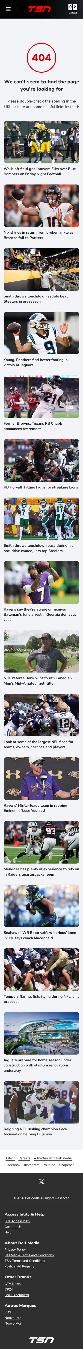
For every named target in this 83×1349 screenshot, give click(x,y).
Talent (10, 1158)
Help (8, 1232)
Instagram (31, 1165)
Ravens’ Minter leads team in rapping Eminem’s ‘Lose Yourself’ (35, 808)
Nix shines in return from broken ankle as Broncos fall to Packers (39, 235)
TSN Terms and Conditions (25, 1261)
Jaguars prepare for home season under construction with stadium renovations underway (37, 1065)
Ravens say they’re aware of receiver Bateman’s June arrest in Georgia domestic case (40, 614)
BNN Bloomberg (17, 1295)
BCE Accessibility (17, 1221)
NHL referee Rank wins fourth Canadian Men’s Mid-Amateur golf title (38, 681)
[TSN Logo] (39, 9)
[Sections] (8, 9)
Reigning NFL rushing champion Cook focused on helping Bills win (35, 1132)
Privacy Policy (15, 1249)
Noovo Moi (13, 1323)
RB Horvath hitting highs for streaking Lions (41, 487)
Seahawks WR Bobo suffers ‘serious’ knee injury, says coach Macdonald (40, 935)
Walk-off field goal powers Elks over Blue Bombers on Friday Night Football (40, 171)
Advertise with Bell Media (53, 1158)
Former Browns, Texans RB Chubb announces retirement (33, 426)
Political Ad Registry (20, 1266)
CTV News (13, 1284)
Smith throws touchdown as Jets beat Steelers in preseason (36, 299)
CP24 (9, 1289)
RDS (8, 1312)
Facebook (13, 1165)
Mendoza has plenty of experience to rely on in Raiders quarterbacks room (41, 872)
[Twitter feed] (41, 1181)
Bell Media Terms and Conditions (29, 1255)
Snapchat (66, 1165)
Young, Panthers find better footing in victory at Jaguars (36, 362)
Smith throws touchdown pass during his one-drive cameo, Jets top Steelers (38, 548)
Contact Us (13, 1227)
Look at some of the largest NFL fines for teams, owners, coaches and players (38, 744)
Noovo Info (13, 1318)
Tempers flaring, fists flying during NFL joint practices (41, 999)
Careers (24, 1158)
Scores (73, 13)
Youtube (49, 1165)
